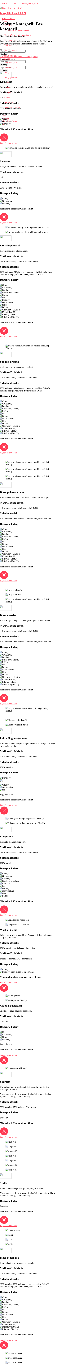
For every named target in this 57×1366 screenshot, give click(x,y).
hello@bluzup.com (30, 3)
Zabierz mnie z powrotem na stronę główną (19, 56)
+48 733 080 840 (9, 3)
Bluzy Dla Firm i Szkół (13, 13)
